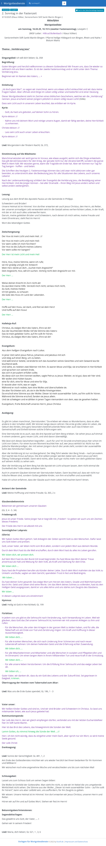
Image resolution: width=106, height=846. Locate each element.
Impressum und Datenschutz (76, 842)
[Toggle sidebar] (1, 3)
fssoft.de (60, 842)
